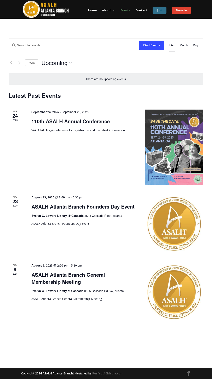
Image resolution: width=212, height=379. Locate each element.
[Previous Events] (11, 62)
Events (125, 10)
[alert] (106, 79)
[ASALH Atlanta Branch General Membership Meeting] (174, 292)
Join (159, 10)
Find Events (151, 45)
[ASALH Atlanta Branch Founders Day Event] (174, 224)
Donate (181, 10)
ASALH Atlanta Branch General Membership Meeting (68, 278)
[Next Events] (19, 62)
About (106, 10)
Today (31, 62)
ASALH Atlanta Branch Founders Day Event (83, 206)
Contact (141, 10)
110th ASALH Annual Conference (70, 121)
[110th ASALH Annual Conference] (174, 147)
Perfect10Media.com (107, 373)
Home (92, 10)
